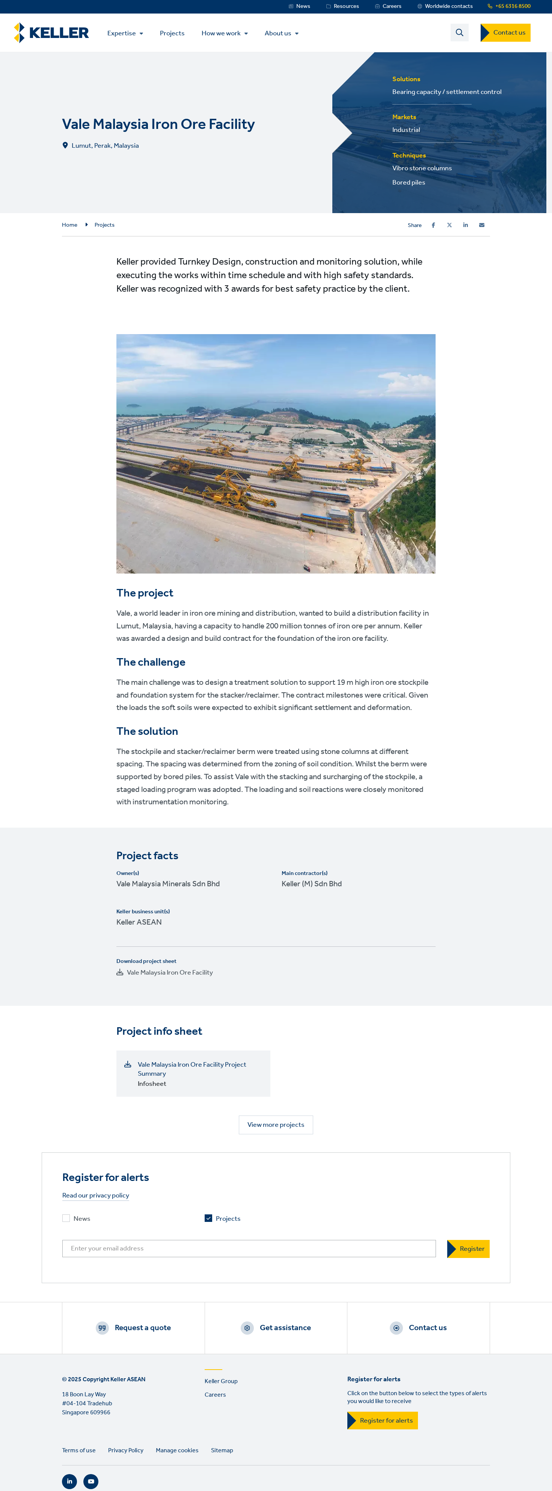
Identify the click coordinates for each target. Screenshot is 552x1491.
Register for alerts (386, 1420)
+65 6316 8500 (513, 6)
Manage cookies (177, 1450)
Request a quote (143, 1327)
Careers (392, 6)
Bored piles (408, 182)
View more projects (276, 1125)
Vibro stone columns (422, 168)
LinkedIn (69, 1481)
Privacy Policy (125, 1450)
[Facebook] (433, 225)
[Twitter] (449, 225)
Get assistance (285, 1327)
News (303, 6)
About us (278, 33)
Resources (346, 6)
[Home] (51, 33)
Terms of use (79, 1450)
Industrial (406, 130)
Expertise (121, 33)
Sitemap (222, 1450)
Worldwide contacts (449, 6)
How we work (221, 33)
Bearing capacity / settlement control (447, 92)
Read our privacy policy (95, 1196)
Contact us (509, 32)
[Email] (481, 225)
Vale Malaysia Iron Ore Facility (170, 972)
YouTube (90, 1481)
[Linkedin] (465, 225)
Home (69, 225)
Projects (172, 33)
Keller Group (221, 1381)
